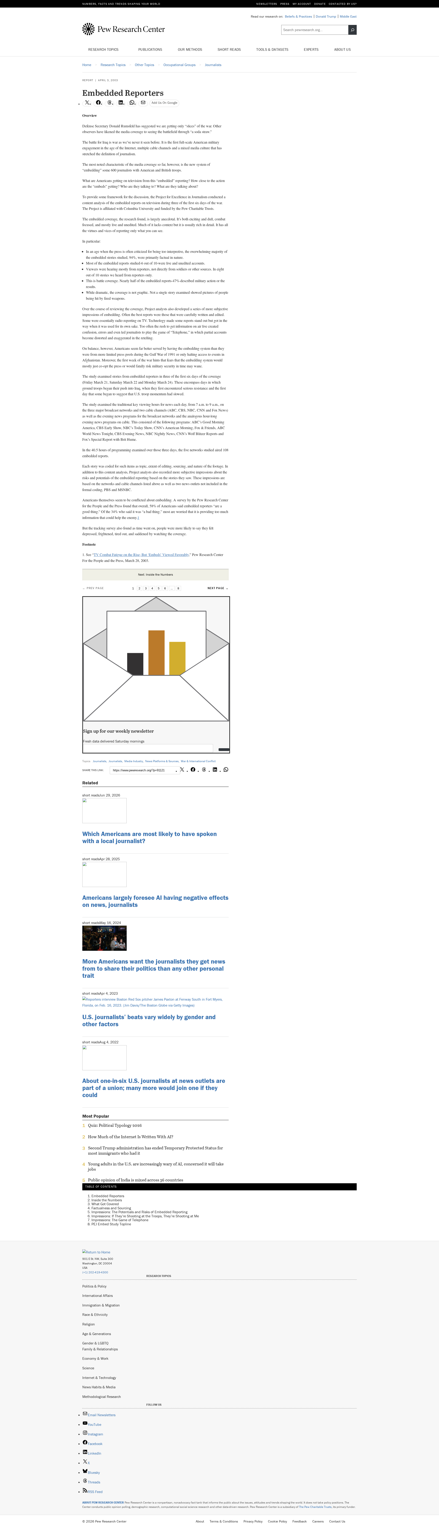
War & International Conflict (198, 761)
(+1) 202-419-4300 (95, 1272)
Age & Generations (96, 1333)
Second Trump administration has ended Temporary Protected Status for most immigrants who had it (155, 1150)
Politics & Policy (94, 1286)
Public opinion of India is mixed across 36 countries (135, 1180)
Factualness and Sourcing (111, 1208)
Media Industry (133, 761)
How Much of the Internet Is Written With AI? (130, 1137)
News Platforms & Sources (162, 761)
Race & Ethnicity (95, 1314)
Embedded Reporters (107, 1196)
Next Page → (218, 588)
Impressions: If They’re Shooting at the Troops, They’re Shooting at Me (145, 1216)
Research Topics (104, 49)
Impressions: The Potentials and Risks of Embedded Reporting (139, 1212)
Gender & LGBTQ (95, 1343)
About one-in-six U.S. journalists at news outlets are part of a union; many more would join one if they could (153, 1088)
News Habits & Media (98, 1387)
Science (88, 1368)
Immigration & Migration (101, 1305)
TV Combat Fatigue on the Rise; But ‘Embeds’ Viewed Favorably (141, 554)
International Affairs (97, 1295)
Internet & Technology (99, 1377)
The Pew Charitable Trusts (315, 1507)
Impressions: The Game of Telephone (119, 1220)
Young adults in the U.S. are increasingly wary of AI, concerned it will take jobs (156, 1166)
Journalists (99, 761)
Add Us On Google (164, 102)
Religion (88, 1324)
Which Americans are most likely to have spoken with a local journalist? (149, 837)
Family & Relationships (100, 1349)
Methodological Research (101, 1396)
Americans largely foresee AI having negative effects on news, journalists (155, 901)
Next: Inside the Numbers (155, 574)
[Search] (352, 30)
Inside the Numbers (106, 1200)
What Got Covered (105, 1204)
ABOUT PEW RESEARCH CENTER (103, 1502)
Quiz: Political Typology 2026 (115, 1125)
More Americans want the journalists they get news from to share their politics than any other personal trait (153, 968)
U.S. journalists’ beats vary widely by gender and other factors (149, 1020)
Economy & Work (95, 1358)
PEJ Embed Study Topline (111, 1224)
